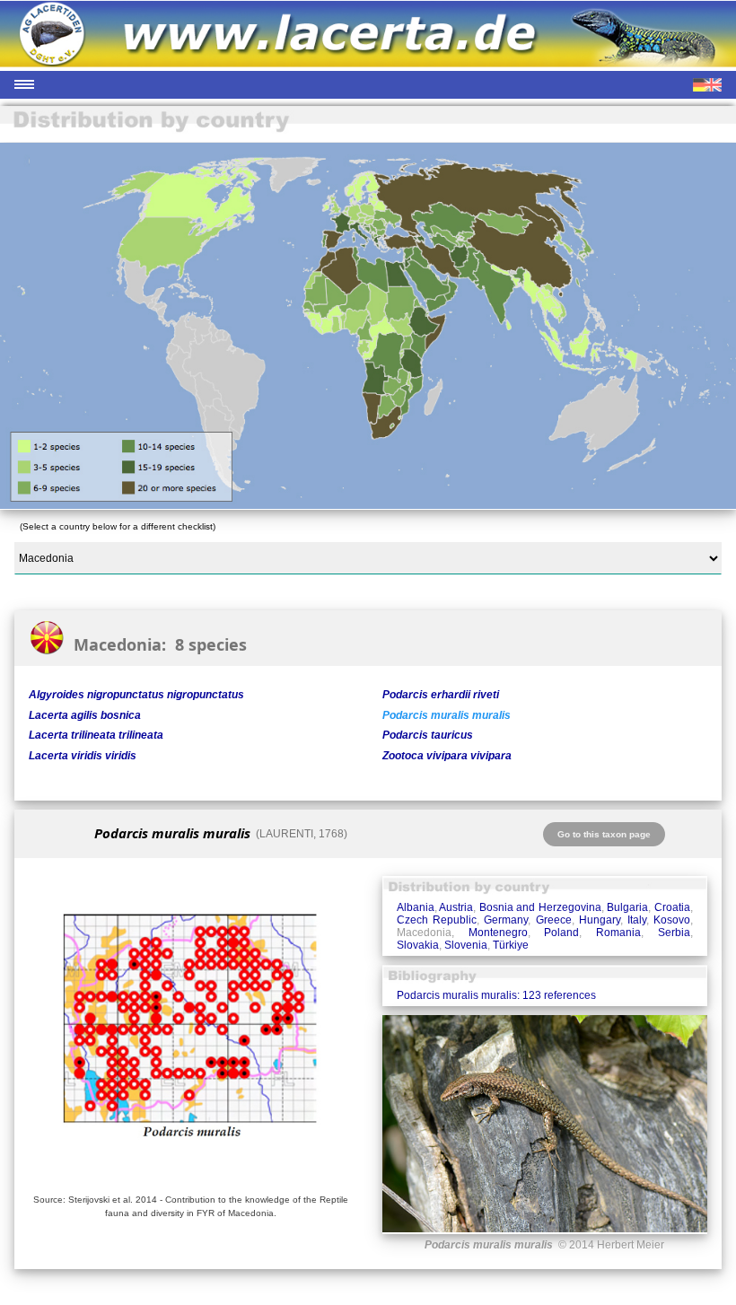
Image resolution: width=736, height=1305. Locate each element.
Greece (554, 920)
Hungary (599, 920)
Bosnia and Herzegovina (540, 907)
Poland (561, 932)
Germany (506, 920)
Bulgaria (627, 907)
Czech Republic (437, 920)
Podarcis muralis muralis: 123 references (496, 995)
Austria (456, 907)
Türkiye (511, 945)
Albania (415, 907)
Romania (618, 932)
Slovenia (465, 945)
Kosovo (671, 920)
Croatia (672, 907)
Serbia (674, 932)
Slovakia (418, 945)
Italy (636, 920)
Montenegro (498, 932)
